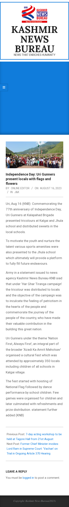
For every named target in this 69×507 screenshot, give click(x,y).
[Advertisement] (34, 98)
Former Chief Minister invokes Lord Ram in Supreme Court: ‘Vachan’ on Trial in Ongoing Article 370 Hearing (32, 448)
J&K (16, 192)
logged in (28, 477)
